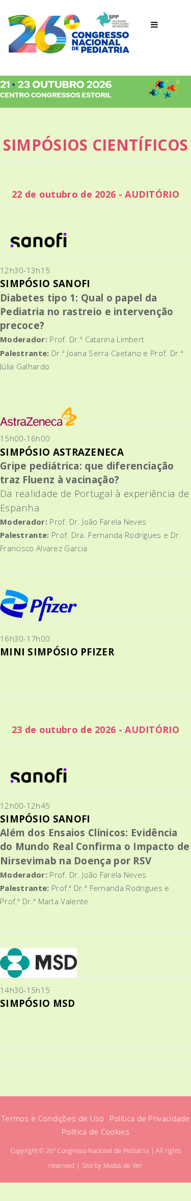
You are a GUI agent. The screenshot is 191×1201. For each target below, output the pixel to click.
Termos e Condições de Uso (54, 1118)
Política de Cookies (95, 1131)
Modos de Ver (123, 1165)
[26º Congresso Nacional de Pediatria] (69, 33)
